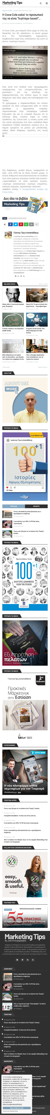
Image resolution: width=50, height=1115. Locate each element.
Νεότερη (6, 367)
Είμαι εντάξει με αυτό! (16, 1108)
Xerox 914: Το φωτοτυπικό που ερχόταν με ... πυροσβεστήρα (36, 305)
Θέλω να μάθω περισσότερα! (12, 1104)
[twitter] (21, 276)
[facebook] (15, 276)
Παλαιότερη (42, 367)
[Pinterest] (21, 224)
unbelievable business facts (22, 10)
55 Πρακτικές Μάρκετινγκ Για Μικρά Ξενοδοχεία (24, 921)
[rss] (24, 276)
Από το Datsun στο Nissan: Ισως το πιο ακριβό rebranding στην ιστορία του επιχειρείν (26, 841)
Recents (36, 506)
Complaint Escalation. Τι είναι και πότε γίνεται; (20, 816)
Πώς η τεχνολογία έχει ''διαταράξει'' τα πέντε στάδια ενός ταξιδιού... (30, 1005)
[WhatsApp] (26, 224)
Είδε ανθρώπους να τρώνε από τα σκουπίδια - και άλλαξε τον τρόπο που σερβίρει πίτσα (13, 357)
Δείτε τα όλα (43, 284)
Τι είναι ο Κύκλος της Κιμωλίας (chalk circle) (13, 329)
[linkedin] (18, 276)
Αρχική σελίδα (7, 10)
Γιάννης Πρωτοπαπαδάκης (26, 232)
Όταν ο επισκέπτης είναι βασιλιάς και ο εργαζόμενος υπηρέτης (27, 512)
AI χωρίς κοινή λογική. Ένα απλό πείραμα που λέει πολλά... (35, 331)
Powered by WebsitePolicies (10, 1111)
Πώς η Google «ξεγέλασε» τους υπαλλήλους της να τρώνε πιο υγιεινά (35, 357)
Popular (13, 506)
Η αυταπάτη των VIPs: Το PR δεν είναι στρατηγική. (26, 522)
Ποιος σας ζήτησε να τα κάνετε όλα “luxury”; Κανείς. (29, 532)
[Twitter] (15, 224)
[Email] (31, 224)
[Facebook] (10, 224)
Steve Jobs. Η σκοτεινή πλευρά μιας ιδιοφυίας (13, 305)
